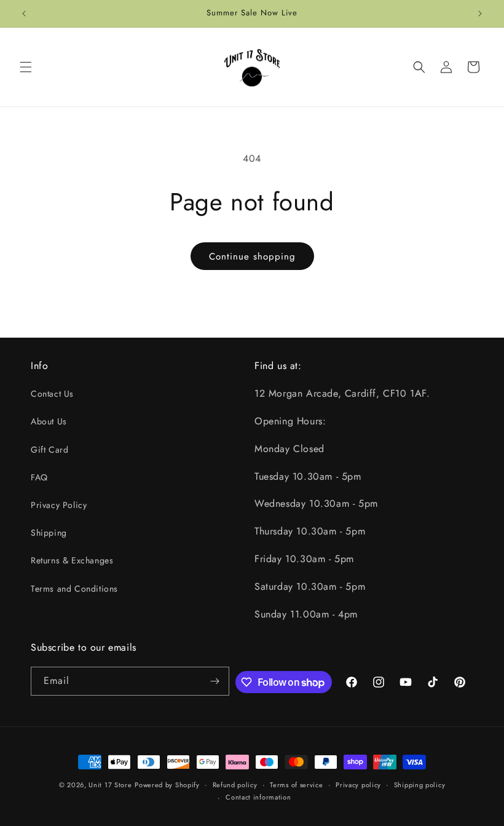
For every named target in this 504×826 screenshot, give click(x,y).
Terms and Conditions (74, 588)
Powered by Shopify (167, 785)
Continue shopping (252, 256)
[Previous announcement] (23, 13)
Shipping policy (420, 785)
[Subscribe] (215, 681)
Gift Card (49, 449)
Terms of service (296, 785)
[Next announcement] (480, 13)
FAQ (39, 477)
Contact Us (52, 393)
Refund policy (235, 785)
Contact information (258, 797)
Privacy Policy (59, 505)
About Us (49, 421)
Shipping (49, 532)
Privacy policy (358, 785)
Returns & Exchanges (72, 560)
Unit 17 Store (110, 785)
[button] (25, 67)
